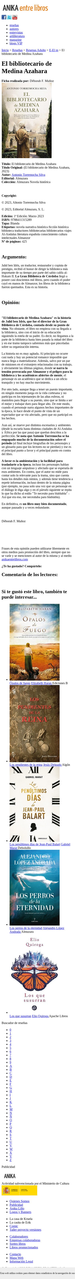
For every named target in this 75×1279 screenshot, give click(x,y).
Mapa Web (16, 1258)
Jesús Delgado (52, 764)
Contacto (15, 1254)
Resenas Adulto (36, 50)
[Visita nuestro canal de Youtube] (14, 18)
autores (14, 29)
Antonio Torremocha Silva (28, 174)
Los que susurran (20, 1016)
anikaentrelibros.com (15, 559)
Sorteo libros (18, 1243)
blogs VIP (16, 43)
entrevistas (16, 32)
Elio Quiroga (40, 1016)
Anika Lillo (17, 1208)
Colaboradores (19, 1236)
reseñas (14, 25)
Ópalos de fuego (20, 683)
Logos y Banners (20, 1212)
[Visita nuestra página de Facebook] (4, 18)
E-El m (53, 50)
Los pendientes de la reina (26, 764)
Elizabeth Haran (41, 683)
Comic (14, 1226)
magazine (16, 39)
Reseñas (17, 50)
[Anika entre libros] (22, 1180)
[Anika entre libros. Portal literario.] (28, 13)
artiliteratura (17, 36)
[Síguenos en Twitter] (9, 18)
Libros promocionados (24, 1247)
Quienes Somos (19, 1201)
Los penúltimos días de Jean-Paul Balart (35, 844)
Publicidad (16, 1204)
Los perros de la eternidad (26, 928)
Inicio (5, 50)
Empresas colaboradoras (25, 1240)
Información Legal (21, 1261)
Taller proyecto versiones (25, 1229)
